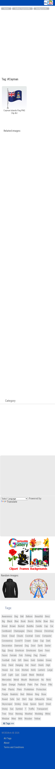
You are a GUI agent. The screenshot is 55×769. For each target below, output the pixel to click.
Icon (17, 670)
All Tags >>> (8, 723)
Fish (21, 655)
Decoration (7, 645)
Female (13, 655)
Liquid (24, 674)
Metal (16, 679)
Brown (13, 626)
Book (23, 621)
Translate (12, 501)
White (47, 713)
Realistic (14, 694)
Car (51, 626)
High (48, 665)
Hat (26, 665)
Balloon (29, 616)
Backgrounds (41, 9)
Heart (33, 665)
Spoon (33, 704)
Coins (37, 635)
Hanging (19, 665)
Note (48, 679)
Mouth (24, 679)
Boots (30, 621)
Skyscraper (7, 704)
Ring (37, 694)
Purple (5, 694)
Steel (48, 704)
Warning (19, 713)
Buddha (30, 626)
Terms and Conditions (14, 747)
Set (18, 699)
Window (5, 718)
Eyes (40, 650)
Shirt (24, 699)
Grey (4, 665)
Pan (36, 684)
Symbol (19, 708)
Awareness (7, 616)
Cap (46, 626)
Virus (11, 713)
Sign (31, 699)
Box (52, 621)
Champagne (19, 631)
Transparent (42, 708)
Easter (48, 645)
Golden (40, 660)
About (6, 742)
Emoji (10, 650)
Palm (30, 684)
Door (33, 645)
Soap (25, 704)
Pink (4, 689)
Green (48, 660)
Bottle (38, 621)
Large (50, 670)
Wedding (39, 713)
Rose (43, 694)
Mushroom (34, 679)
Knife (33, 670)
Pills (50, 684)
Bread (4, 626)
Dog (27, 645)
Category (8, 400)
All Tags (7, 738)
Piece (43, 684)
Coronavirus (7, 640)
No (42, 679)
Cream (28, 640)
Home (6, 9)
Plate (19, 689)
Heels (41, 665)
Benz (47, 616)
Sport (41, 704)
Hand (11, 665)
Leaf (4, 674)
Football (5, 660)
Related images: (12, 130)
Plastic (11, 689)
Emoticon (19, 650)
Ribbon (29, 694)
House (5, 670)
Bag (16, 616)
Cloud (12, 635)
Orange (12, 684)
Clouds (20, 635)
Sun (11, 708)
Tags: (6, 608)
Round (5, 699)
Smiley (18, 704)
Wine (13, 718)
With (20, 718)
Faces (4, 655)
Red (22, 694)
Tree (4, 713)
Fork (14, 660)
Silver (49, 699)
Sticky (5, 708)
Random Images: (10, 575)
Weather (29, 713)
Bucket (21, 626)
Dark (48, 640)
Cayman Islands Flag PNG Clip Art (14, 111)
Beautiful (39, 616)
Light (10, 674)
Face (47, 650)
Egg (3, 650)
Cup (42, 640)
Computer (46, 635)
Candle (39, 626)
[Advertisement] (27, 40)
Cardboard (6, 631)
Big (3, 621)
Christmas (48, 631)
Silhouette (39, 699)
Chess (29, 631)
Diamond (18, 645)
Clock (4, 635)
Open (4, 684)
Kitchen (25, 670)
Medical (40, 674)
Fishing (28, 655)
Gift (19, 660)
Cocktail (29, 635)
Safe (12, 699)
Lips (17, 674)
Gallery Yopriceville (22, 9)
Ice (11, 670)
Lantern (41, 670)
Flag (35, 655)
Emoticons (31, 650)
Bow (46, 621)
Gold (33, 660)
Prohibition (29, 689)
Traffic (31, 708)
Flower (43, 655)
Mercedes (6, 679)
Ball (21, 616)
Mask (31, 674)
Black (9, 621)
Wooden (28, 718)
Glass (26, 660)
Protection (41, 689)
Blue (16, 621)
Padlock (21, 684)
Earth (40, 645)
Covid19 (18, 640)
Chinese (38, 631)
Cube (35, 640)
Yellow (37, 718)
